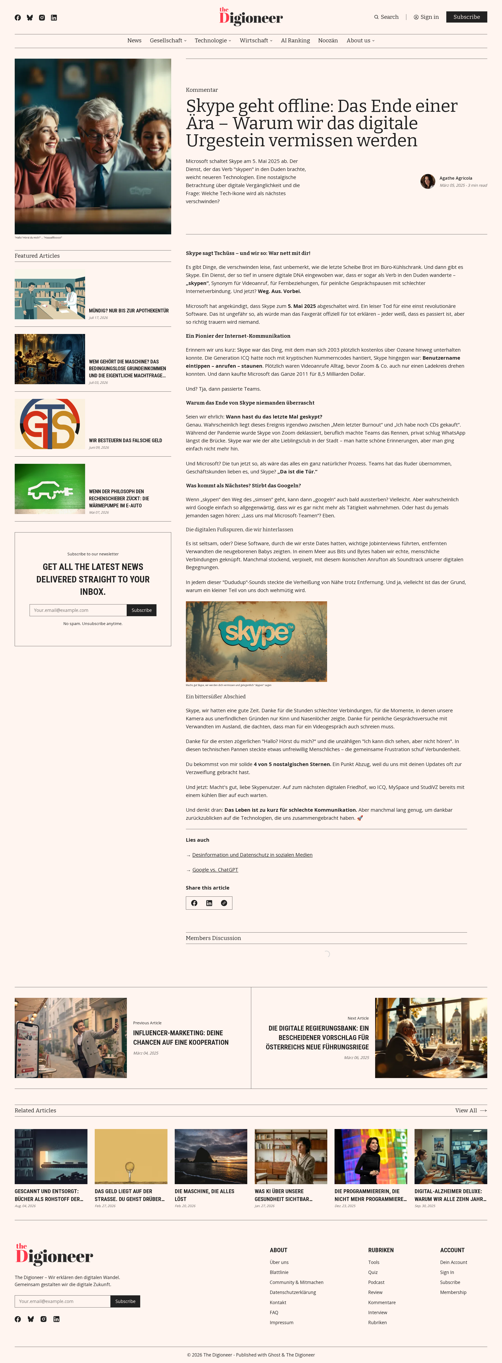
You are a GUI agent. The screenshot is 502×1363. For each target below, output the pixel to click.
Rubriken (377, 1322)
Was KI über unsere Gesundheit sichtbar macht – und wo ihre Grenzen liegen (282, 1195)
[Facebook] (18, 18)
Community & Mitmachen (297, 1282)
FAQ (274, 1312)
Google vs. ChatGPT (215, 869)
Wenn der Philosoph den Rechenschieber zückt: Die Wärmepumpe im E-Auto (119, 499)
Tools (373, 1262)
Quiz (373, 1272)
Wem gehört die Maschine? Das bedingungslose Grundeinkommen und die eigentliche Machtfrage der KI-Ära (127, 369)
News (134, 40)
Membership (453, 1292)
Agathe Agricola (456, 178)
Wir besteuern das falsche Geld (125, 440)
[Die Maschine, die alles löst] (211, 1156)
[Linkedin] (54, 18)
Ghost (274, 1355)
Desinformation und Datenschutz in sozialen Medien (252, 854)
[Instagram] (42, 18)
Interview (377, 1312)
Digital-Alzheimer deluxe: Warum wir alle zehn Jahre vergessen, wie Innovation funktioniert (450, 1195)
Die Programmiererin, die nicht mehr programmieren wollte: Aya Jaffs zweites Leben (371, 1195)
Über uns (279, 1262)
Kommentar (202, 90)
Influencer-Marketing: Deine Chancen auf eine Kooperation (181, 1037)
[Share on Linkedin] (209, 903)
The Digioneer (217, 1355)
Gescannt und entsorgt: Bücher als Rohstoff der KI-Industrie (47, 1195)
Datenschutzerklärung (293, 1292)
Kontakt (278, 1302)
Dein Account (453, 1262)
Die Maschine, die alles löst (204, 1195)
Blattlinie (279, 1272)
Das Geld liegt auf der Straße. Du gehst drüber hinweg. (128, 1195)
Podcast (376, 1282)
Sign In (447, 1272)
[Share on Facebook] (194, 903)
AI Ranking (295, 40)
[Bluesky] (30, 18)
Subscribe (467, 17)
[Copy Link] (224, 903)
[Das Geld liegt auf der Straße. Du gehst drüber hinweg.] (131, 1156)
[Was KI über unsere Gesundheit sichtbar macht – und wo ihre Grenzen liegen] (291, 1156)
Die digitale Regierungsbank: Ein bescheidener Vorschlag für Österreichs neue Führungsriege (317, 1037)
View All (466, 1110)
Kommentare (382, 1302)
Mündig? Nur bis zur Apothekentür (129, 311)
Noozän (328, 40)
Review (375, 1292)
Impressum (282, 1322)
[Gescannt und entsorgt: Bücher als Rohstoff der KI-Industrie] (51, 1156)
